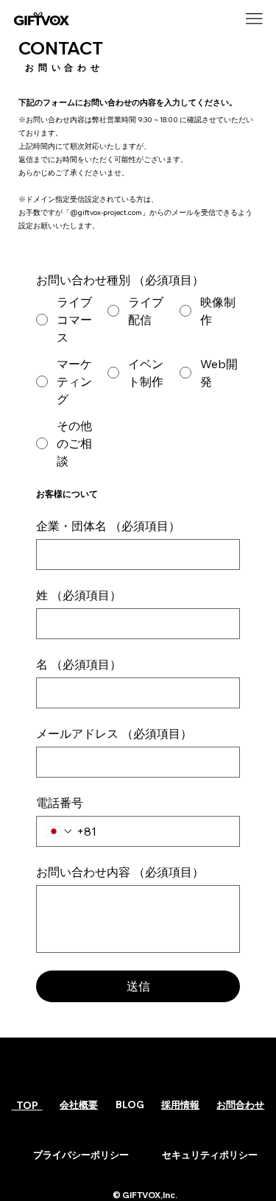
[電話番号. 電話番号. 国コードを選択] (60, 831)
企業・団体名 (108, 525)
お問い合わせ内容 (120, 871)
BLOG (130, 1104)
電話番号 (59, 802)
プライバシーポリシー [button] (81, 1155)
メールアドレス (114, 733)
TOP (27, 1105)
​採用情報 (180, 1104)
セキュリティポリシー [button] (210, 1155)
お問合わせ (240, 1104)
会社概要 (79, 1104)
